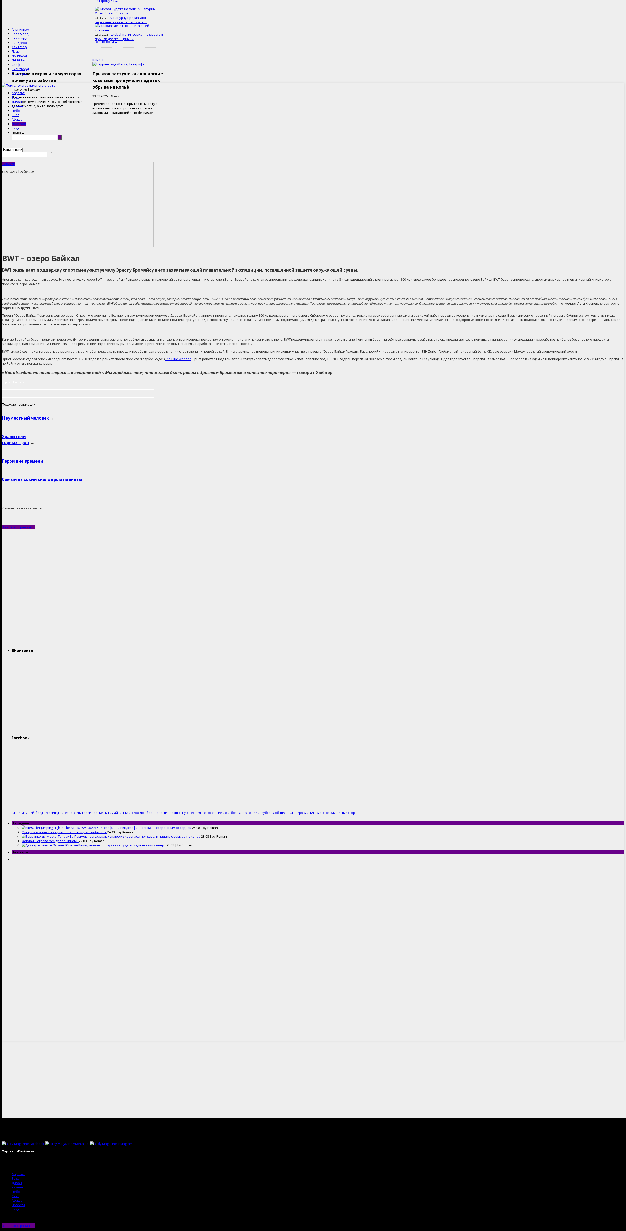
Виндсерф (19, 42)
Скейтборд (20, 69)
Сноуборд (19, 73)
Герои (6, 382)
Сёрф (16, 64)
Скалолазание (211, 813)
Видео (17, 128)
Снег (15, 115)
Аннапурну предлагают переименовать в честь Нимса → (121, 19)
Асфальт (18, 93)
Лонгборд (19, 56)
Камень (18, 106)
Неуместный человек (25, 418)
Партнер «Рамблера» (18, 1151)
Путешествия (191, 813)
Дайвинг (118, 813)
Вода (16, 97)
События (279, 813)
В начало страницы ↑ (18, 527)
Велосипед (20, 34)
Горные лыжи (102, 813)
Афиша (17, 119)
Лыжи (16, 51)
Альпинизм (20, 29)
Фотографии (326, 813)
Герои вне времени (22, 461)
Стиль (290, 813)
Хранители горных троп (15, 439)
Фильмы (310, 813)
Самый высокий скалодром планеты (42, 479)
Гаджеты (75, 813)
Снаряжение (248, 813)
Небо (16, 110)
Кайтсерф (19, 47)
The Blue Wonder (178, 359)
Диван (17, 102)
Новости (19, 124)
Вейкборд (19, 38)
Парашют (19, 60)
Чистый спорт (346, 813)
